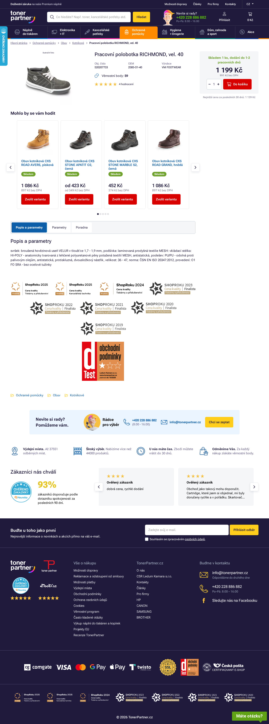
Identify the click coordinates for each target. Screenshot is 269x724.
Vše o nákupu (85, 563)
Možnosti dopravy (176, 4)
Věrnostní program (86, 612)
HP (139, 600)
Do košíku (240, 84)
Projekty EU (81, 629)
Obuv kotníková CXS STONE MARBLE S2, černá (123, 165)
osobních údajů (195, 539)
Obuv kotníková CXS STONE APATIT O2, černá (79, 165)
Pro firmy (213, 4)
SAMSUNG (144, 612)
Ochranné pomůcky (44, 43)
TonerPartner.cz (150, 563)
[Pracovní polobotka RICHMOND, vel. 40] (48, 104)
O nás (141, 570)
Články (197, 4)
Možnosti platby (84, 582)
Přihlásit (224, 20)
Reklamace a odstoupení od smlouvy (99, 576)
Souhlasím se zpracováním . (178, 539)
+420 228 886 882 (191, 17)
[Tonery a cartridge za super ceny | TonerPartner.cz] (23, 17)
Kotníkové (78, 43)
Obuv (64, 43)
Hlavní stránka (19, 43)
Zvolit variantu (35, 199)
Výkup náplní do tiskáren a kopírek (97, 623)
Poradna (82, 227)
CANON (142, 606)
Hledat (141, 17)
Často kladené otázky (88, 617)
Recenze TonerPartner (89, 635)
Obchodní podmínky (87, 594)
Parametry (59, 227)
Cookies (79, 606)
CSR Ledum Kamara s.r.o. (154, 576)
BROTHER (143, 617)
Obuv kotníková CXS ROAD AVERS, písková (37, 163)
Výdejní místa (83, 588)
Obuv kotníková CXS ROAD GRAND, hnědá (167, 163)
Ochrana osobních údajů (90, 600)
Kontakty (230, 4)
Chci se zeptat (219, 422)
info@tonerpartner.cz (185, 422)
